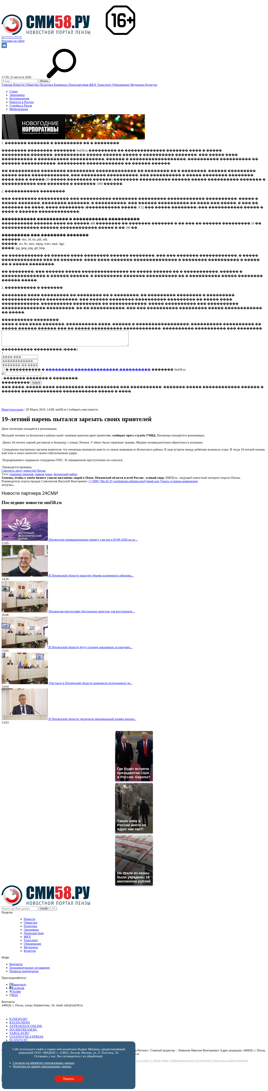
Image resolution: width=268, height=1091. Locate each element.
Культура (151, 84)
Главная (7, 84)
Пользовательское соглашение (29, 967)
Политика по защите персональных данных (42, 1066)
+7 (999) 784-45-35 (100, 481)
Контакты (16, 964)
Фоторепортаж (19, 98)
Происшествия (78, 84)
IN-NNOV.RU (18, 1040)
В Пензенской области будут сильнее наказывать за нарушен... (90, 647)
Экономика (17, 95)
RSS (15, 995)
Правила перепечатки (24, 971)
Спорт (13, 91)
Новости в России (21, 102)
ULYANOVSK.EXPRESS (26, 1036)
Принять (68, 1078)
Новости (19, 84)
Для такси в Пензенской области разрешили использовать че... (90, 683)
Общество (32, 84)
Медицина (137, 84)
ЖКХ (93, 84)
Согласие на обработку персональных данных (44, 1063)
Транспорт (104, 84)
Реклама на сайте (13, 41)
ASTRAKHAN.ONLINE (25, 1026)
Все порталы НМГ (14, 1012)
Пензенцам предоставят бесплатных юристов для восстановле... (92, 611)
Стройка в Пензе (20, 105)
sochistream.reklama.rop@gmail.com (136, 481)
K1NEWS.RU (18, 1019)
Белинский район (65, 474)
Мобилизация (18, 109)
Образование (121, 84)
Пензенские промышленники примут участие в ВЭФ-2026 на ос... (93, 539)
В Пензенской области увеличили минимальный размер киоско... (92, 719)
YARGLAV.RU (19, 1033)
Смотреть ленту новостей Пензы (24, 470)
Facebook (18, 988)
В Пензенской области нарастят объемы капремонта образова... (91, 575)
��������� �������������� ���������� (98, 369)
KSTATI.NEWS (19, 1022)
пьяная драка (43, 474)
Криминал (61, 84)
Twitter (16, 991)
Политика (47, 84)
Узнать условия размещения (179, 481)
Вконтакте (19, 984)
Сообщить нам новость (82, 409)
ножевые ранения (21, 474)
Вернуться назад (13, 409)
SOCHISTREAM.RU (23, 1029)
